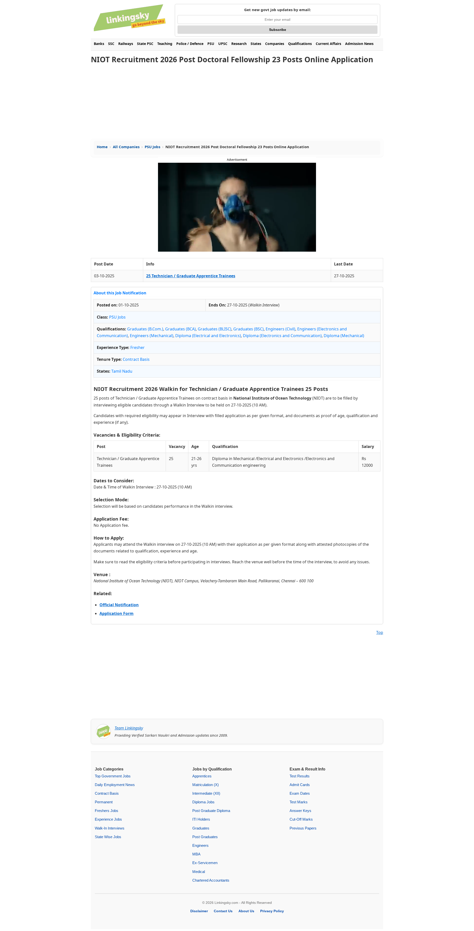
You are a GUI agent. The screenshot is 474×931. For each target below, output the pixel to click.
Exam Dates (300, 793)
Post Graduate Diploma (211, 811)
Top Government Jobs (113, 776)
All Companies (126, 146)
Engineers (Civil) (280, 329)
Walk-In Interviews (109, 828)
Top (379, 632)
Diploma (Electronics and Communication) (282, 335)
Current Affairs (328, 43)
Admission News (359, 43)
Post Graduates (205, 837)
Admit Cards (300, 785)
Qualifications (300, 43)
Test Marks (299, 802)
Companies (274, 43)
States (256, 43)
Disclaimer (199, 911)
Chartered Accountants (210, 880)
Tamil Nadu (121, 371)
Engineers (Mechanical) (151, 335)
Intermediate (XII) (206, 793)
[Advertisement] (237, 101)
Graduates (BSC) (248, 329)
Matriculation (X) (205, 785)
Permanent (104, 802)
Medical (198, 872)
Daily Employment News (115, 785)
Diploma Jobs (203, 802)
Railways (125, 43)
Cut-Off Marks (301, 819)
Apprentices (202, 776)
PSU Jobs (152, 146)
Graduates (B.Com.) (145, 329)
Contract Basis (136, 359)
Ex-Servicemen (204, 863)
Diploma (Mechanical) (344, 335)
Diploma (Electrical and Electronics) (208, 335)
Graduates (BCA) (180, 329)
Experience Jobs (108, 819)
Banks (99, 43)
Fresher (137, 347)
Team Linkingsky (129, 728)
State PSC (145, 43)
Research (239, 43)
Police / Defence (189, 43)
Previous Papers (303, 828)
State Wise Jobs (108, 837)
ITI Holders (201, 819)
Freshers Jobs (106, 811)
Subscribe (277, 30)
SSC (111, 43)
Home (102, 146)
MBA (196, 854)
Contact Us (223, 911)
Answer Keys (300, 811)
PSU (210, 43)
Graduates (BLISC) (214, 329)
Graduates (200, 828)
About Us (246, 911)
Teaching (164, 43)
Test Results (300, 776)
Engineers (200, 845)
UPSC (222, 43)
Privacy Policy (272, 911)
